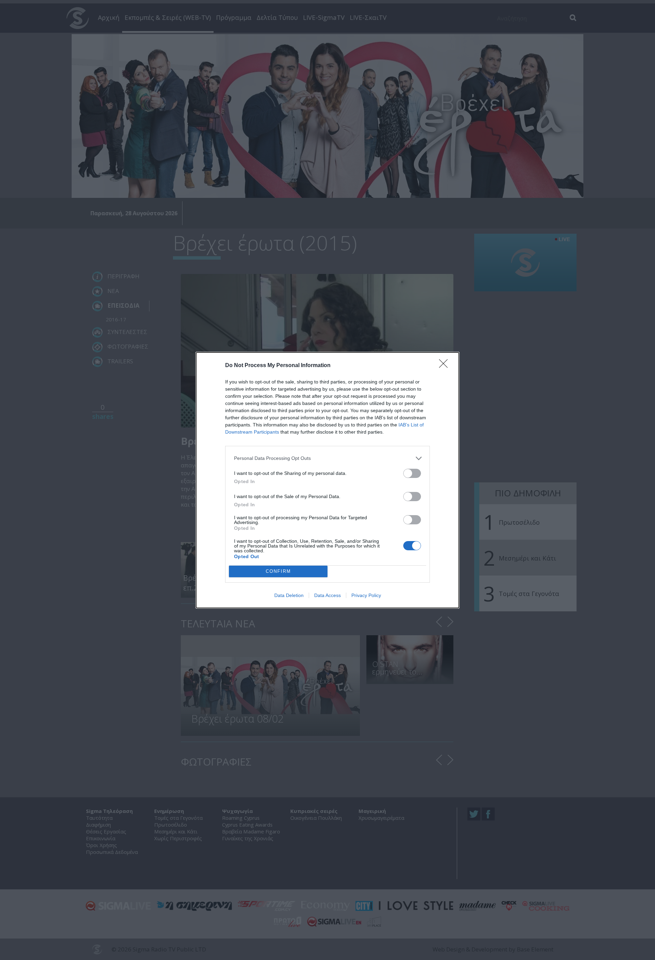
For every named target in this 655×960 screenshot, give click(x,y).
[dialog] (327, 480)
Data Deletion (289, 595)
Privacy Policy (366, 595)
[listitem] (327, 458)
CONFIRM (278, 571)
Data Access (327, 595)
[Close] (445, 365)
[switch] (412, 473)
